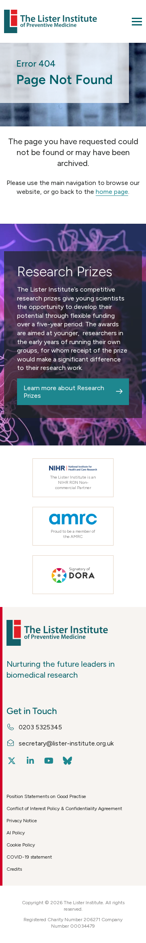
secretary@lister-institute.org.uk (66, 743)
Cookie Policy (20, 845)
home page (112, 191)
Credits (14, 869)
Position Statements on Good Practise (46, 796)
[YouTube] (49, 761)
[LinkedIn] (30, 761)
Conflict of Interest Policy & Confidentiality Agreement (64, 808)
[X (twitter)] (11, 761)
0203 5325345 (40, 727)
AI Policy (15, 833)
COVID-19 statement (29, 857)
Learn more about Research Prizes (64, 391)
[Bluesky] (67, 761)
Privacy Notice (21, 820)
